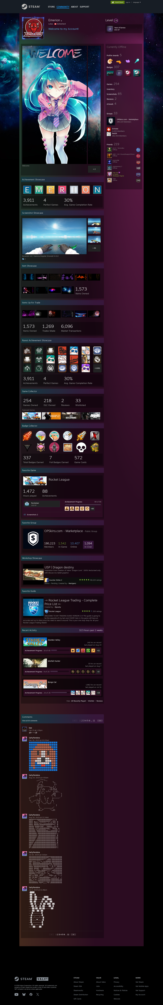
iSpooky (58, 607)
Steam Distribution (81, 995)
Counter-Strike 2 (55, 580)
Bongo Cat (52, 682)
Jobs (98, 986)
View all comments (29, 721)
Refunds (117, 999)
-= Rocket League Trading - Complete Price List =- (71, 602)
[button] (123, 20)
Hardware (100, 990)
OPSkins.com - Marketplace (127, 119)
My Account (140, 995)
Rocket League (59, 479)
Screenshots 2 (32, 515)
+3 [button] (98, 672)
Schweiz (115, 129)
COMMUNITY (63, 6)
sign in (128, 2)
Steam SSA (78, 986)
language (136, 2)
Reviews (100, 701)
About (74, 6)
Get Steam (140, 982)
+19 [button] (98, 693)
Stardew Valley (54, 640)
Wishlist (91, 701)
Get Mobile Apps (142, 986)
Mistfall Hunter (54, 661)
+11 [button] (98, 650)
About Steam (79, 982)
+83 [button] (92, 509)
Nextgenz (72, 583)
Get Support (140, 990)
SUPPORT (84, 6)
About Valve (101, 982)
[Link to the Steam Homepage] (31, 9)
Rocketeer (35, 503)
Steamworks (78, 990)
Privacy (116, 982)
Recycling (100, 995)
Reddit (114, 133)
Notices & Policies (120, 990)
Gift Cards (77, 999)
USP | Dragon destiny (59, 567)
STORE (51, 6)
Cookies (117, 995)
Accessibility (118, 986)
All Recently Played (78, 701)
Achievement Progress (73, 502)
